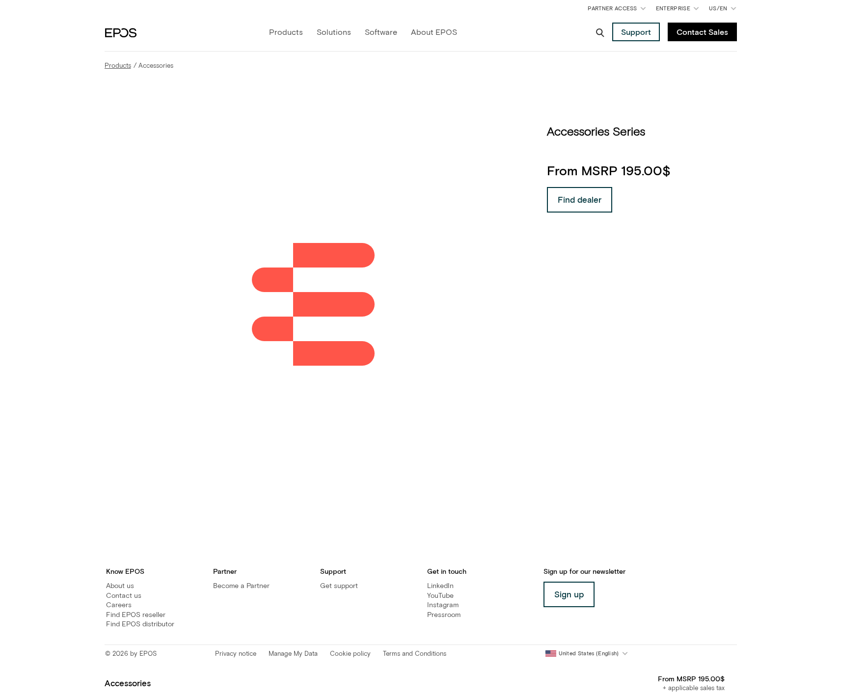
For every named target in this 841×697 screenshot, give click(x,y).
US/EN (724, 10)
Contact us (123, 595)
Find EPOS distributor (140, 624)
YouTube (440, 595)
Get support (339, 586)
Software (381, 32)
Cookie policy (350, 654)
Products (286, 32)
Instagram (443, 605)
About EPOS (434, 32)
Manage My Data (293, 654)
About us (120, 586)
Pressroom (444, 615)
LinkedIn (440, 586)
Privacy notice (235, 654)
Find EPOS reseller (135, 615)
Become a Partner (241, 586)
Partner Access (612, 8)
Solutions (334, 32)
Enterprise (673, 8)
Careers (119, 605)
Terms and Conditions (414, 654)
